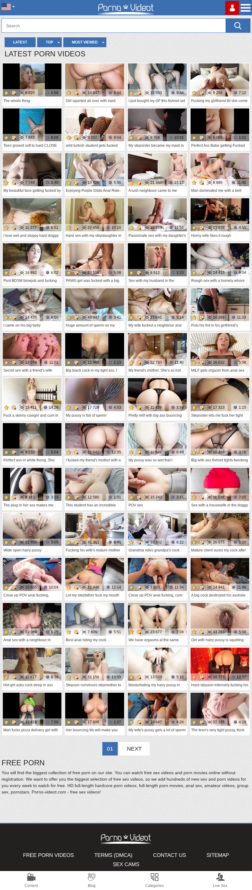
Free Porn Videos (48, 855)
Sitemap (218, 855)
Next (134, 749)
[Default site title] (126, 7)
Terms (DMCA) (113, 855)
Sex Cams (126, 864)
